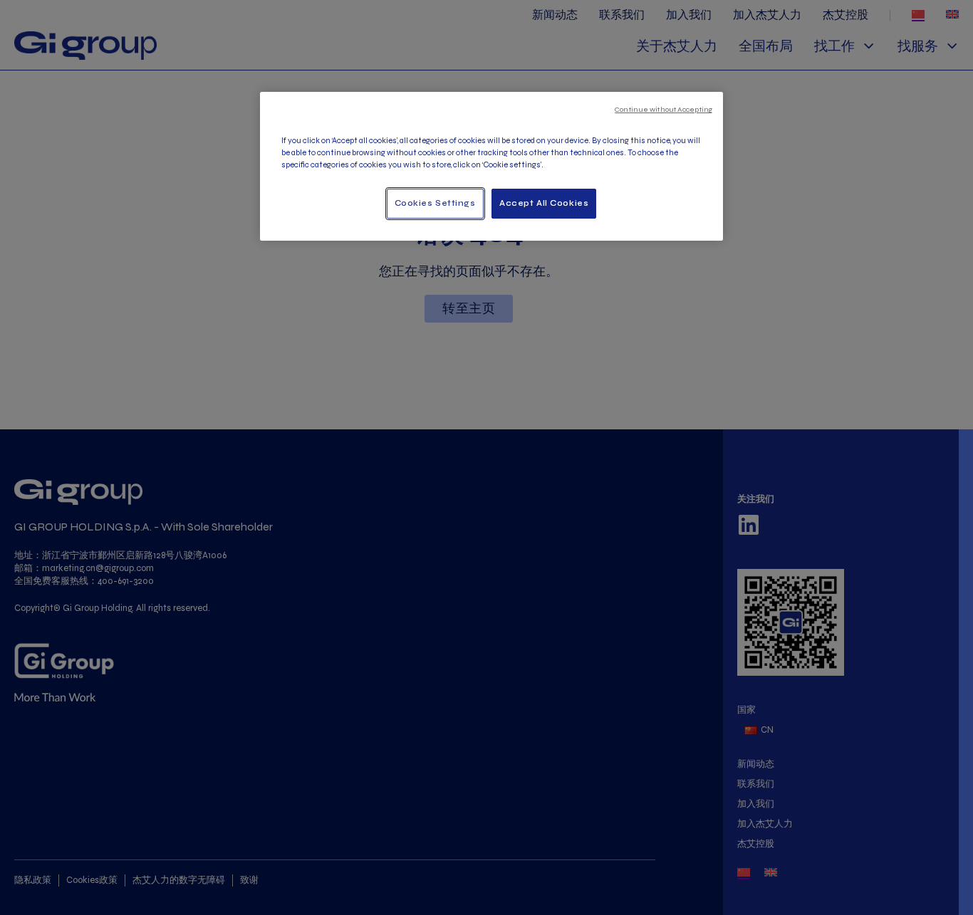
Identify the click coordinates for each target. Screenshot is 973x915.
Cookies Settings (435, 203)
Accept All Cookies (543, 203)
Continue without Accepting (663, 109)
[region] (491, 166)
